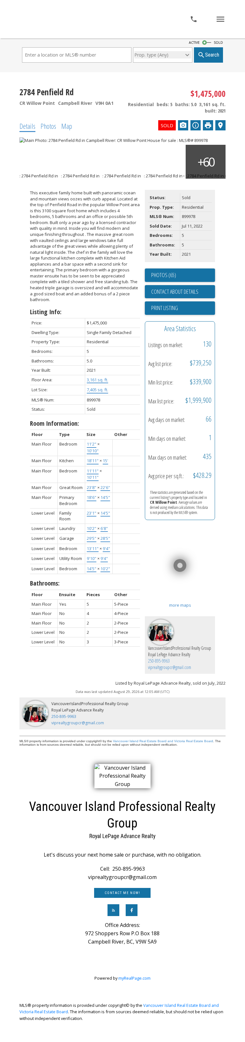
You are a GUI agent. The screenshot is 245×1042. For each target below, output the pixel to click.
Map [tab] (66, 126)
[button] (122, 893)
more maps (180, 605)
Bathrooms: (45, 583)
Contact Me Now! (122, 893)
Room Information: (54, 423)
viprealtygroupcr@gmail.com (169, 667)
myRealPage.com (134, 978)
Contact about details (174, 291)
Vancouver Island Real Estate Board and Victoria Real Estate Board (163, 741)
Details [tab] (27, 126)
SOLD (218, 42)
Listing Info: (46, 311)
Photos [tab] (48, 126)
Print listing (164, 308)
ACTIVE (194, 42)
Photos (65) (163, 275)
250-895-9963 (159, 661)
